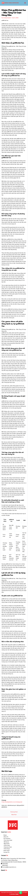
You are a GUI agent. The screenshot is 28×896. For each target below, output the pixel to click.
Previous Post (14, 811)
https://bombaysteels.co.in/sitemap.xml (12, 802)
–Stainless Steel (7, 847)
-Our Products (6, 838)
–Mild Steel (6, 843)
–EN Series (6, 842)
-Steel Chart (6, 850)
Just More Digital (14, 894)
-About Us (5, 836)
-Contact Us (6, 852)
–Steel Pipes (6, 848)
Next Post (14, 814)
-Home (5, 835)
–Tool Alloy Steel (7, 840)
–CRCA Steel (6, 845)
